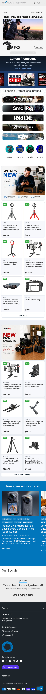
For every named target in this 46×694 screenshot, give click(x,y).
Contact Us (9, 635)
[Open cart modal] (38, 3)
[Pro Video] (30, 150)
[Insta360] (9, 150)
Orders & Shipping (11, 631)
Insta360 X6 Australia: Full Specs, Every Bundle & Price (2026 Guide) (18, 528)
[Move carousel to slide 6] (29, 53)
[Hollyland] (19, 150)
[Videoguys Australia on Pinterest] (10, 661)
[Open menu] (43, 3)
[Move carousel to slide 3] (20, 53)
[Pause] (33, 52)
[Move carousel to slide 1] (13, 53)
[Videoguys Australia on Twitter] (6, 661)
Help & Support (10, 627)
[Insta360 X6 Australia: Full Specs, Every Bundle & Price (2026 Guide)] (20, 503)
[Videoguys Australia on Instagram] (13, 661)
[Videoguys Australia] (14, 3)
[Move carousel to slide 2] (16, 53)
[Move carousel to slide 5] (26, 53)
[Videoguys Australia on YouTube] (20, 661)
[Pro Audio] (40, 150)
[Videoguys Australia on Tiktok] (17, 661)
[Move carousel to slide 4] (23, 53)
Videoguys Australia (20, 683)
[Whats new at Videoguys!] (23, 183)
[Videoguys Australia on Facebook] (3, 661)
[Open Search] (34, 3)
